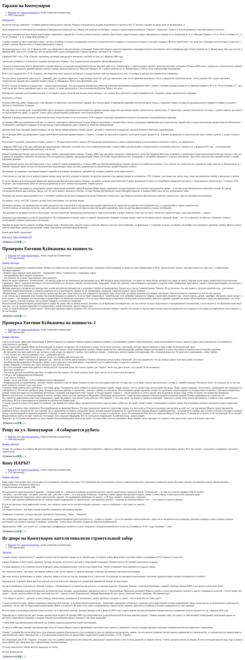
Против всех (8, 20)
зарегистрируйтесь (30, 12)
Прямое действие (10, 263)
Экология (6, 552)
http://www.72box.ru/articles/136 (17, 237)
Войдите (12, 12)
